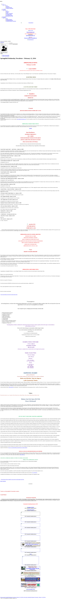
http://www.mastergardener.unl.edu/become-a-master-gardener (18, 447)
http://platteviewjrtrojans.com (21, 119)
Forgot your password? (5, 55)
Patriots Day (2, 42)
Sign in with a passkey (4, 52)
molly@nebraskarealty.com (30, 35)
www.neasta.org (34, 472)
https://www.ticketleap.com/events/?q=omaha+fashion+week (9, 294)
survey (30, 128)
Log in (1, 53)
